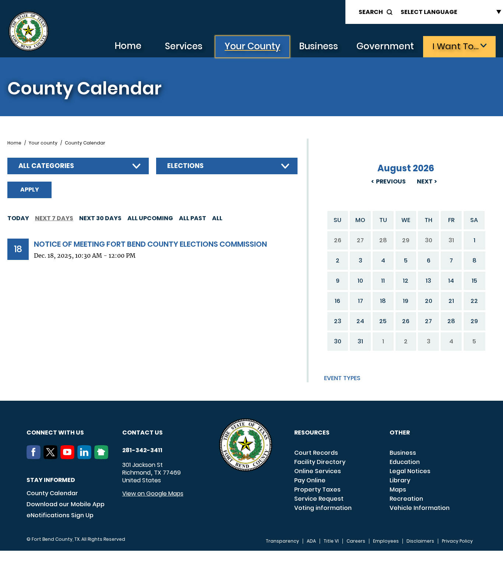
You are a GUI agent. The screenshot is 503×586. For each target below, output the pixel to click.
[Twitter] (51, 457)
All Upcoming (150, 218)
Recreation (406, 498)
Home (128, 46)
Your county (43, 143)
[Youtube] (68, 457)
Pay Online (310, 480)
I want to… (455, 46)
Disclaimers (420, 541)
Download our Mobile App (66, 504)
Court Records (316, 453)
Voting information (323, 508)
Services (184, 46)
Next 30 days (100, 218)
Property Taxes (317, 489)
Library (400, 480)
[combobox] (78, 166)
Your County (252, 46)
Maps (398, 489)
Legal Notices (410, 471)
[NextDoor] (102, 457)
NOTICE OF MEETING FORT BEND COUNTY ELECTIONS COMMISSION (150, 244)
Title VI (331, 541)
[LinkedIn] (85, 457)
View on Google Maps (152, 493)
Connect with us (55, 432)
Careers (356, 541)
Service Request (319, 498)
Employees (386, 541)
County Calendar (52, 493)
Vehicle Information (420, 508)
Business (318, 46)
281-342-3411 (142, 450)
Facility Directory (319, 462)
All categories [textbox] (46, 165)
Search (371, 12)
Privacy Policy (457, 541)
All (217, 218)
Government (385, 46)
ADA (311, 541)
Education (405, 462)
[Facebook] (35, 457)
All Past (192, 218)
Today (18, 218)
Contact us (142, 432)
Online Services (317, 471)
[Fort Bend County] (28, 31)
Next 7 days (54, 218)
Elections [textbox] (185, 165)
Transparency (282, 541)
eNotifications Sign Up (60, 515)
